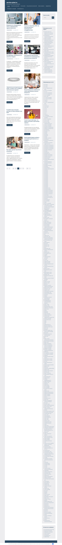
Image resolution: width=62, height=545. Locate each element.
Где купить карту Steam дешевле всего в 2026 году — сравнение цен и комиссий (48, 32)
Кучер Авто (46, 311)
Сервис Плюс (46, 425)
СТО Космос (46, 462)
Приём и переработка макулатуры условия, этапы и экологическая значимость (48, 40)
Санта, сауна (46, 414)
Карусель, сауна (46, 305)
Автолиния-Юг (46, 152)
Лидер (45, 320)
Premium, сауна (46, 120)
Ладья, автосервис (47, 313)
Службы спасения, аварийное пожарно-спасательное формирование (49, 444)
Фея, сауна (46, 490)
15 (13, 168)
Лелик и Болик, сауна (47, 319)
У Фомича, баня (46, 484)
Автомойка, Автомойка (47, 165)
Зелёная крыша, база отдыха (48, 291)
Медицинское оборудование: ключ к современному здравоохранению (14, 27)
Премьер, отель (46, 382)
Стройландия (46, 470)
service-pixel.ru (12, 2)
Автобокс (45, 133)
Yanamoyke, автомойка (47, 124)
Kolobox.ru (46, 114)
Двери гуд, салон (47, 268)
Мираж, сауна (46, 342)
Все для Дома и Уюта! (47, 253)
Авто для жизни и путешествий (49, 529)
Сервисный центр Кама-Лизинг (49, 426)
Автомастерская (46, 158)
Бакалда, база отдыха (47, 223)
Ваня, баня (46, 243)
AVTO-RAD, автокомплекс (48, 92)
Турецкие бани (46, 483)
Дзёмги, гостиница (47, 281)
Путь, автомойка (46, 386)
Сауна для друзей (47, 415)
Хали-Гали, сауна (47, 494)
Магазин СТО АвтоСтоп (48, 325)
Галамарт (45, 254)
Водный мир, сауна (47, 248)
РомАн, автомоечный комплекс (49, 405)
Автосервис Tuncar (47, 187)
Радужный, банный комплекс (48, 392)
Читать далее (9, 41)
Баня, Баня (46, 231)
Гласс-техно (46, 260)
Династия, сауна (46, 282)
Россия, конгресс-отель (48, 406)
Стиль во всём (46, 534)
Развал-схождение (47, 394)
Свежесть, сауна (47, 420)
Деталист (45, 280)
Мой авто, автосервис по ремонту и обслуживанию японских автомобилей (48, 345)
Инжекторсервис (47, 299)
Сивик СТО (46, 432)
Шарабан (45, 500)
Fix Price (45, 108)
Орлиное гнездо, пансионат (48, 370)
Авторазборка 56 (47, 167)
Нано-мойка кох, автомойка (48, 354)
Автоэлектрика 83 (47, 199)
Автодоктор (46, 135)
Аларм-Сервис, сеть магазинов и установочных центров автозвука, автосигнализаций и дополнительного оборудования (49, 207)
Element (45, 104)
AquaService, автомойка (48, 90)
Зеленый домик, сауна (47, 292)
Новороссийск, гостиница (48, 358)
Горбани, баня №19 (47, 262)
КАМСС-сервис (46, 304)
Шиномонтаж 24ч (47, 506)
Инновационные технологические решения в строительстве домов (48, 36)
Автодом (45, 136)
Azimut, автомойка (47, 95)
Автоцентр (46, 198)
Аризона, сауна (46, 217)
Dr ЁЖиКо (45, 101)
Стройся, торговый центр (48, 471)
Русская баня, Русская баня (48, 412)
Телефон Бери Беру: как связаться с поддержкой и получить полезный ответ (48, 70)
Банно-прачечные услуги (48, 228)
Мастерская (46, 332)
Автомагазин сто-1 (47, 153)
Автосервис (46, 171)
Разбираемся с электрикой (11, 8)
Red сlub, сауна (46, 121)
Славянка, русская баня (48, 440)
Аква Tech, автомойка (47, 203)
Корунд (45, 310)
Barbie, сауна (46, 96)
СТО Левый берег (47, 463)
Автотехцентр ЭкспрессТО (48, 197)
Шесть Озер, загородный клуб (49, 502)
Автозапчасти (46, 139)
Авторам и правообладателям (49, 168)
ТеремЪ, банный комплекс (48, 476)
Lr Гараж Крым (46, 115)
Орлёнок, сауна (46, 369)
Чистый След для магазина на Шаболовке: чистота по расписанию (49, 47)
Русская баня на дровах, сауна (49, 411)
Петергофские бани (47, 376)
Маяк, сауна (46, 336)
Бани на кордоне (47, 224)
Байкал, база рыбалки (47, 222)
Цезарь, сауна (46, 497)
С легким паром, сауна (47, 413)
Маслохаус (46, 329)
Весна (45, 247)
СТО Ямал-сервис (47, 464)
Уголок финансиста (20, 8)
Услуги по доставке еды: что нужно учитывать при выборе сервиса (31, 121)
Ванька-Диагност (47, 242)
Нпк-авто (45, 361)
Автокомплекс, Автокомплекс (48, 146)
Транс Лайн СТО (46, 482)
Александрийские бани (47, 210)
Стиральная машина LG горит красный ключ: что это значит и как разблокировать (49, 53)
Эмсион (45, 519)
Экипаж (45, 514)
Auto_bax (45, 91)
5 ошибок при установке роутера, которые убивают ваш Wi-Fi (14, 111)
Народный (46, 355)
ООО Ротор (46, 367)
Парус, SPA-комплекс (47, 373)
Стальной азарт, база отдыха (48, 456)
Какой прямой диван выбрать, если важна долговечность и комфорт (32, 139)
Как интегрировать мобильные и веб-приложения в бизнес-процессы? (32, 91)
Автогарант (46, 134)
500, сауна (46, 84)
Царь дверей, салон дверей (48, 496)
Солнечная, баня (47, 450)
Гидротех (45, 255)
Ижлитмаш (46, 294)
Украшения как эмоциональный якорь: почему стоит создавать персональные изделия (14, 88)
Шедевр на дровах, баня (48, 501)
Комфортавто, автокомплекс (48, 307)
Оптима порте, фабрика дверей (49, 368)
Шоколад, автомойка (47, 512)
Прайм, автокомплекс (47, 381)
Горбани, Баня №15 (47, 261)
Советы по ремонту (47, 533)
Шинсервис (46, 509)
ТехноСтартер (46, 481)
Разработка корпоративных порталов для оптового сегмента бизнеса (48, 43)
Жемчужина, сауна (47, 288)
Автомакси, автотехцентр (48, 154)
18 (20, 168)
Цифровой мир (27, 60)
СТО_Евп (45, 465)
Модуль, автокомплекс (47, 343)
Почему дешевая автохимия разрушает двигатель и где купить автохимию (48, 67)
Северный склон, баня (47, 421)
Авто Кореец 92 (46, 129)
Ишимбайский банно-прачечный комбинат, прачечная (47, 301)
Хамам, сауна (46, 495)
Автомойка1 (46, 166)
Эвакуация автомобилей (48, 513)
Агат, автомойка (46, 200)
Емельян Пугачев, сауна (48, 287)
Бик (44, 234)
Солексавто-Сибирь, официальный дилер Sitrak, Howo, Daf (48, 448)
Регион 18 (45, 396)
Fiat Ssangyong (46, 105)
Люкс (45, 323)
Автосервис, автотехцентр (48, 190)
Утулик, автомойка (47, 489)
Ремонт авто (46, 399)
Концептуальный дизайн (48, 530)
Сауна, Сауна (46, 418)
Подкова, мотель (47, 377)
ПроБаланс (46, 383)
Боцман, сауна (46, 235)
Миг (45, 337)
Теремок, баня (46, 475)
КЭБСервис (46, 312)
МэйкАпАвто (46, 351)
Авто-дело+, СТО (47, 130)
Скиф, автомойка (47, 438)
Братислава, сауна (47, 236)
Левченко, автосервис (47, 318)
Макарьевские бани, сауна (48, 326)
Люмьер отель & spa (47, 324)
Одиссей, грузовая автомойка (49, 364)
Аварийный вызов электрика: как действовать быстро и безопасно (48, 56)
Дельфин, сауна (46, 274)
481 (27, 168)
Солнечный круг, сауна (47, 451)
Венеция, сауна (46, 244)
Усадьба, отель (46, 488)
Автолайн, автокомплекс (48, 149)
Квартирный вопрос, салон (48, 306)
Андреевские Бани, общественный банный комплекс (48, 215)
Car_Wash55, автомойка (48, 97)
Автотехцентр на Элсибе (48, 196)
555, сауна (45, 86)
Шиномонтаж (46, 503)
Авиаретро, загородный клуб (48, 127)
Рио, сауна (46, 402)
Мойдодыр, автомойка (47, 348)
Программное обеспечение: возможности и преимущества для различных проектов (31, 57)
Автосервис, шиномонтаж (48, 193)
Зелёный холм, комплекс (48, 293)
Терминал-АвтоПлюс (47, 477)
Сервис (45, 424)
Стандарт (45, 457)
